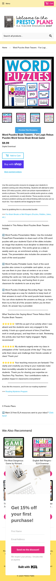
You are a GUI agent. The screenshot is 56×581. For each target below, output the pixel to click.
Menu (8, 4)
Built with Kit (27, 566)
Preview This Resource (28, 130)
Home (4, 48)
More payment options (13, 172)
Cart (51, 3)
